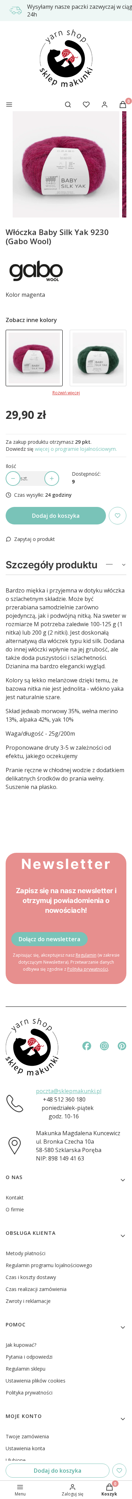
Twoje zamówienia (27, 1436)
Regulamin (86, 955)
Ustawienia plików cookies (35, 1380)
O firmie (15, 1209)
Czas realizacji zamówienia (36, 1289)
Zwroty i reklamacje (28, 1301)
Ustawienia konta (25, 1448)
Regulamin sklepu (25, 1368)
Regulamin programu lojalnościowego (49, 1265)
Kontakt (15, 1197)
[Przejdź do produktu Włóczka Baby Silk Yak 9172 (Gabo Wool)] (98, 358)
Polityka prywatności (29, 1392)
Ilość (11, 466)
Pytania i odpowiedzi (29, 1356)
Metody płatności (25, 1253)
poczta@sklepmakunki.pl (68, 1091)
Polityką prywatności (87, 969)
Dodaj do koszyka (56, 516)
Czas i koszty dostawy (31, 1277)
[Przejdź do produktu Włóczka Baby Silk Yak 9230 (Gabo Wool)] (34, 358)
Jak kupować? (21, 1344)
